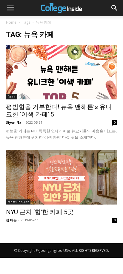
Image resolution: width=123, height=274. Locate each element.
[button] (10, 8)
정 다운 (11, 220)
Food (12, 97)
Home (11, 22)
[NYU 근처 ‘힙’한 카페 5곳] (61, 177)
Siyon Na (13, 122)
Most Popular (18, 202)
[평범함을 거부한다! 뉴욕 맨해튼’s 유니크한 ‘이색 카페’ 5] (61, 72)
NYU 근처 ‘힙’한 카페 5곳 (40, 212)
